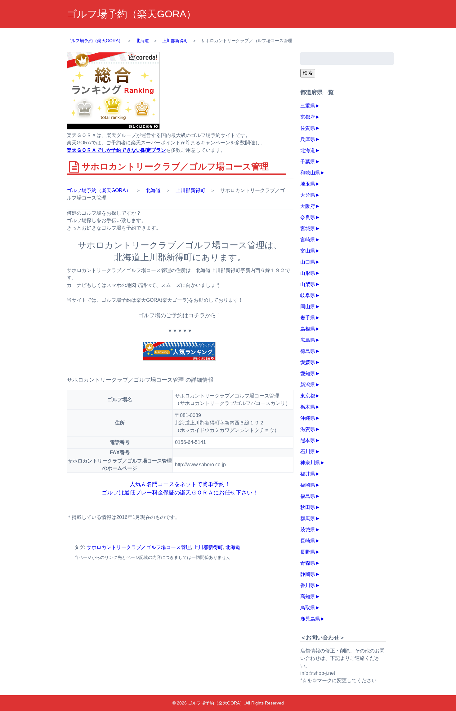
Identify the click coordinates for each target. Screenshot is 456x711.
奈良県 (307, 217)
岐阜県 (307, 295)
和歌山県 (310, 172)
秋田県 (307, 507)
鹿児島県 (310, 618)
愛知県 (307, 373)
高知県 (307, 596)
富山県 (307, 250)
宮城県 (307, 228)
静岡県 (307, 574)
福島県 (307, 496)
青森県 (307, 563)
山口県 (307, 262)
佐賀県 (307, 128)
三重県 (307, 105)
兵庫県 (307, 139)
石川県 (307, 451)
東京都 (307, 395)
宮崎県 (307, 239)
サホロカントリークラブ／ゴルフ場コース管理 (139, 547)
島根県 (307, 328)
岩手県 (307, 317)
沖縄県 (307, 418)
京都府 (307, 117)
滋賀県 (307, 429)
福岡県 (307, 485)
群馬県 (307, 518)
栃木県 (307, 407)
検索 (308, 73)
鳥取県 (307, 607)
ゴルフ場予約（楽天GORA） (131, 14)
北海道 (153, 190)
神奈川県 (310, 462)
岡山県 (307, 306)
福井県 (307, 473)
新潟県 (307, 384)
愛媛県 (307, 362)
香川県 (307, 585)
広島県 (307, 340)
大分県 (307, 195)
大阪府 (307, 206)
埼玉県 (307, 184)
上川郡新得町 (190, 190)
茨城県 (307, 529)
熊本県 (307, 440)
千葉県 (307, 161)
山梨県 (307, 284)
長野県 (307, 552)
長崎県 (307, 540)
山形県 (307, 273)
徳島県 (307, 351)
